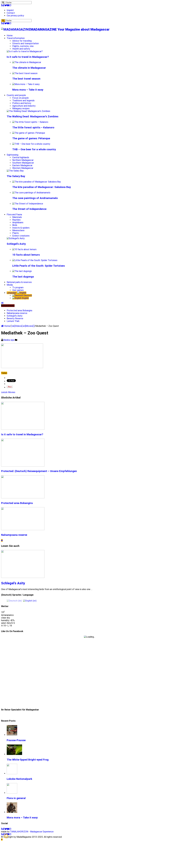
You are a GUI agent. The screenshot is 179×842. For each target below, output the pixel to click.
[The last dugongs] (22, 271)
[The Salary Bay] (15, 170)
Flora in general (16, 798)
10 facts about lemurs (26, 254)
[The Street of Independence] (27, 203)
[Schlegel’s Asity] (16, 238)
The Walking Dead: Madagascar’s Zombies (32, 116)
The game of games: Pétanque (31, 138)
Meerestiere (18, 230)
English (25, 298)
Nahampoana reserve (17, 313)
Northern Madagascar (23, 160)
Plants (15, 233)
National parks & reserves (19, 282)
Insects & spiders (21, 227)
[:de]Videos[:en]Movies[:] (22, 326)
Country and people (16, 95)
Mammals (17, 217)
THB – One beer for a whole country (34, 149)
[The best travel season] (24, 73)
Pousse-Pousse (16, 740)
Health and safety (21, 48)
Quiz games (18, 290)
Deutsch (27, 295)
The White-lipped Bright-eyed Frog (28, 759)
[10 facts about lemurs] (24, 249)
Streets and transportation (25, 43)
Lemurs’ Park (13, 321)
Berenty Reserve (15, 318)
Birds (14, 225)
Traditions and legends (23, 100)
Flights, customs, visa (22, 46)
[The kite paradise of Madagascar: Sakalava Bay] (36, 181)
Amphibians (17, 222)
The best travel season (26, 78)
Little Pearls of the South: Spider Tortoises (38, 265)
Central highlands (20, 157)
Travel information (16, 38)
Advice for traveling (22, 40)
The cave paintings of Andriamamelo (35, 198)
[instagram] (10, 5)
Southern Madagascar (23, 162)
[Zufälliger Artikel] (2, 303)
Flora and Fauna (14, 214)
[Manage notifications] (6, 836)
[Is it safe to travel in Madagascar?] (25, 51)
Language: (12, 292)
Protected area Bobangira (19, 310)
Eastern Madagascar (22, 165)
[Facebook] (3, 5)
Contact (11, 13)
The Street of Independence (29, 209)
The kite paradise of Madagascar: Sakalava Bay (41, 187)
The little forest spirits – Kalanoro (33, 127)
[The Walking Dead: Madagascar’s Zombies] (28, 111)
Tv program (17, 287)
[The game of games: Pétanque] (28, 133)
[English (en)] (29, 600)
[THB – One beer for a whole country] (31, 144)
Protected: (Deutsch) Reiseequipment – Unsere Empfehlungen (39, 471)
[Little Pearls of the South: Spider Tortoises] (34, 260)
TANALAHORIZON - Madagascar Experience (32, 831)
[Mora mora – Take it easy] (26, 84)
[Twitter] (5, 5)
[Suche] (3, 2)
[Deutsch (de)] (14, 600)
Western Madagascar (22, 168)
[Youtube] (8, 5)
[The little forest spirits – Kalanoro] (30, 122)
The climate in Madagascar (29, 67)
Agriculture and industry (24, 106)
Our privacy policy (15, 15)
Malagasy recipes (21, 108)
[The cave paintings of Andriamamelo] (31, 192)
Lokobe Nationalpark (19, 778)
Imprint (10, 10)
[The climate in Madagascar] (26, 62)
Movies (8, 392)
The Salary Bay (16, 176)
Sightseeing (12, 154)
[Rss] (2, 5)
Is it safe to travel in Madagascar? (28, 56)
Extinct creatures (21, 235)
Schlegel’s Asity (16, 243)
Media (10, 285)
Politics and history (21, 103)
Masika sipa (9, 340)
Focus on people (20, 98)
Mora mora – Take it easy (27, 89)
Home (10, 35)
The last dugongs (23, 276)
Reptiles (16, 219)
